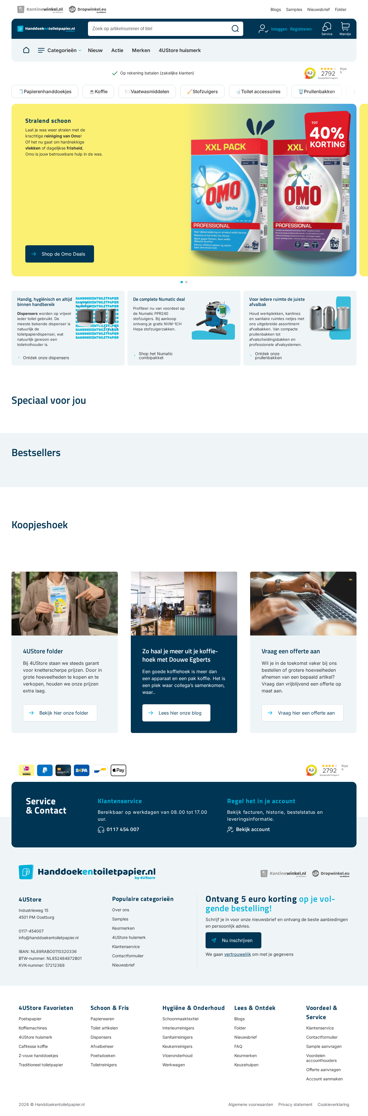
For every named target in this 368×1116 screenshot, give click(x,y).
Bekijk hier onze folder (63, 713)
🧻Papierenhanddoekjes (45, 91)
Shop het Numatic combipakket (156, 356)
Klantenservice (120, 801)
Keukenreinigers (177, 1046)
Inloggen (279, 29)
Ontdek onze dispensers (46, 358)
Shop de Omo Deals (63, 254)
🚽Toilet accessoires (258, 91)
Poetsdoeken (103, 1055)
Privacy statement (295, 1104)
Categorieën (61, 50)
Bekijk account (253, 829)
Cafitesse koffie (33, 1046)
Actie (117, 50)
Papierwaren (102, 1018)
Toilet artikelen (104, 1027)
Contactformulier (127, 955)
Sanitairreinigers (177, 1037)
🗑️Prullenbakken (316, 91)
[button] (182, 282)
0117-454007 (31, 931)
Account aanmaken (324, 1078)
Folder (340, 9)
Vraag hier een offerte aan (306, 713)
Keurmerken (123, 928)
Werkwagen (173, 1064)
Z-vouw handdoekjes (38, 1055)
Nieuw (95, 50)
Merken (141, 50)
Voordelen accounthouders (321, 1058)
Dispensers (101, 1037)
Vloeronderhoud (177, 1055)
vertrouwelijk (237, 954)
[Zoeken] (235, 29)
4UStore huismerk (180, 50)
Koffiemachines (33, 1027)
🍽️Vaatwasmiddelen (147, 91)
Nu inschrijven (237, 940)
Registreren (301, 29)
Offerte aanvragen (323, 1069)
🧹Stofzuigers (202, 91)
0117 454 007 (123, 829)
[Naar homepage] (26, 50)
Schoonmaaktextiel (180, 1018)
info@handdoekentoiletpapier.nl (48, 937)
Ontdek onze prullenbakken (268, 356)
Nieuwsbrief (318, 9)
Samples (294, 9)
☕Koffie (98, 91)
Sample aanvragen (324, 1046)
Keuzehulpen (246, 1064)
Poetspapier (30, 1018)
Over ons (120, 909)
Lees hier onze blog (180, 713)
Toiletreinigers (104, 1064)
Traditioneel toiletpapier (41, 1064)
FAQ (238, 1046)
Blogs (276, 9)
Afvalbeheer (102, 1046)
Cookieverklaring (333, 1104)
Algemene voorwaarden (250, 1104)
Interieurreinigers (178, 1027)
